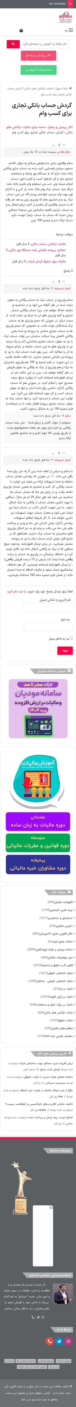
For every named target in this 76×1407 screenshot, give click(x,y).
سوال (58, 89)
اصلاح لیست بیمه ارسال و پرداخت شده (50, 1118)
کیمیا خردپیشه (62, 289)
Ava (60, 1097)
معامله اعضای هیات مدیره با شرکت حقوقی (48, 1077)
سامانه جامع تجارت (62, 942)
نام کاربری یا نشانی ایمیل (55, 600)
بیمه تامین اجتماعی (61, 910)
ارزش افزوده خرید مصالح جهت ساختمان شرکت (46, 1063)
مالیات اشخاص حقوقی (60, 973)
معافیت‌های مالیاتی (62, 1028)
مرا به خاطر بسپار (59, 638)
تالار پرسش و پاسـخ (38, 55)
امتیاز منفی (64, 146)
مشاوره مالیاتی (46, 1361)
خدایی (69, 1124)
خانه (66, 89)
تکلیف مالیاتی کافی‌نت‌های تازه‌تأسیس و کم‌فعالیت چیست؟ (39, 1104)
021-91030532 (57, 4)
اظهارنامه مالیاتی (64, 902)
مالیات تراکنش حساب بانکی (48, 244)
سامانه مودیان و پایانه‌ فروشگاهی (54, 949)
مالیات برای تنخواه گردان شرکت (46, 261)
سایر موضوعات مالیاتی (60, 957)
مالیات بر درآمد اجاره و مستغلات (55, 1005)
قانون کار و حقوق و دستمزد (57, 965)
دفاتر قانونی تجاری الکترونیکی (56, 934)
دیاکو (68, 416)
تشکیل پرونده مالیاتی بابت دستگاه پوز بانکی (37, 250)
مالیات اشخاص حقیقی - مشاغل (55, 981)
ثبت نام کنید (15, 591)
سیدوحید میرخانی (55, 1083)
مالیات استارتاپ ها (26, 1361)
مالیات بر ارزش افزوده (61, 997)
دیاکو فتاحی (63, 152)
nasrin (42, 1110)
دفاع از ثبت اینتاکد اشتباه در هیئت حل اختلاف (46, 1091)
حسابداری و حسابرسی (60, 918)
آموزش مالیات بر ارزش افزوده (32, 1367)
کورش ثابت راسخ (50, 1070)
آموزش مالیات (63, 1361)
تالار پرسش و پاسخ (60, 127)
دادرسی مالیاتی (64, 926)
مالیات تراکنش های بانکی (38, 89)
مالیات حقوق (65, 1020)
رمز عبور (65, 619)
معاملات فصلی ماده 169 (58, 1036)
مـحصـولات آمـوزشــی (38, 70)
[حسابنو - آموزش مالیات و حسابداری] (65, 17)
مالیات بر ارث (66, 989)
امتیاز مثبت (53, 144)
